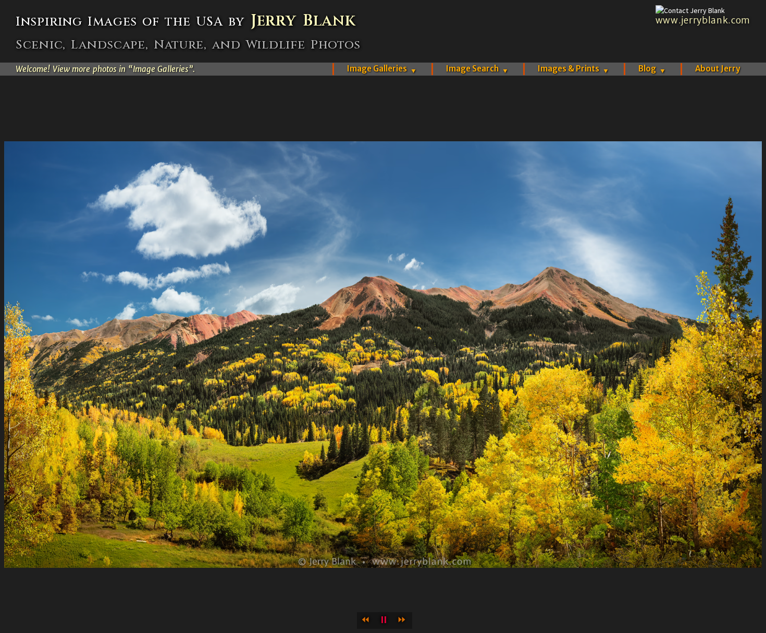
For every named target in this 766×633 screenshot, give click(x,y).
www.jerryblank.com (703, 20)
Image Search (477, 69)
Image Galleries (382, 69)
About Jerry (717, 69)
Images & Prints (573, 69)
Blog (652, 69)
